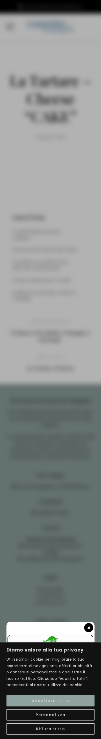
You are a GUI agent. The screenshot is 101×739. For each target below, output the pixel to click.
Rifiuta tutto (50, 728)
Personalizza (51, 714)
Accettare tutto (50, 700)
